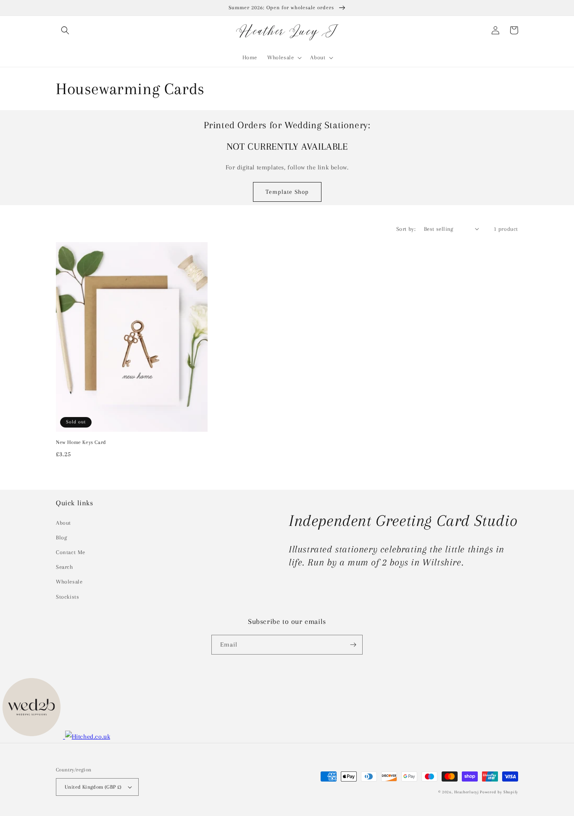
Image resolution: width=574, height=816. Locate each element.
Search (64, 567)
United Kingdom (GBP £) (93, 787)
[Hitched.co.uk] (88, 736)
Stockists (67, 597)
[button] (65, 30)
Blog (61, 537)
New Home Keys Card (81, 442)
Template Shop (287, 191)
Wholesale (69, 581)
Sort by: (406, 229)
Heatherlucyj (466, 792)
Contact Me (70, 552)
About (63, 523)
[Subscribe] (353, 645)
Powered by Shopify (499, 792)
